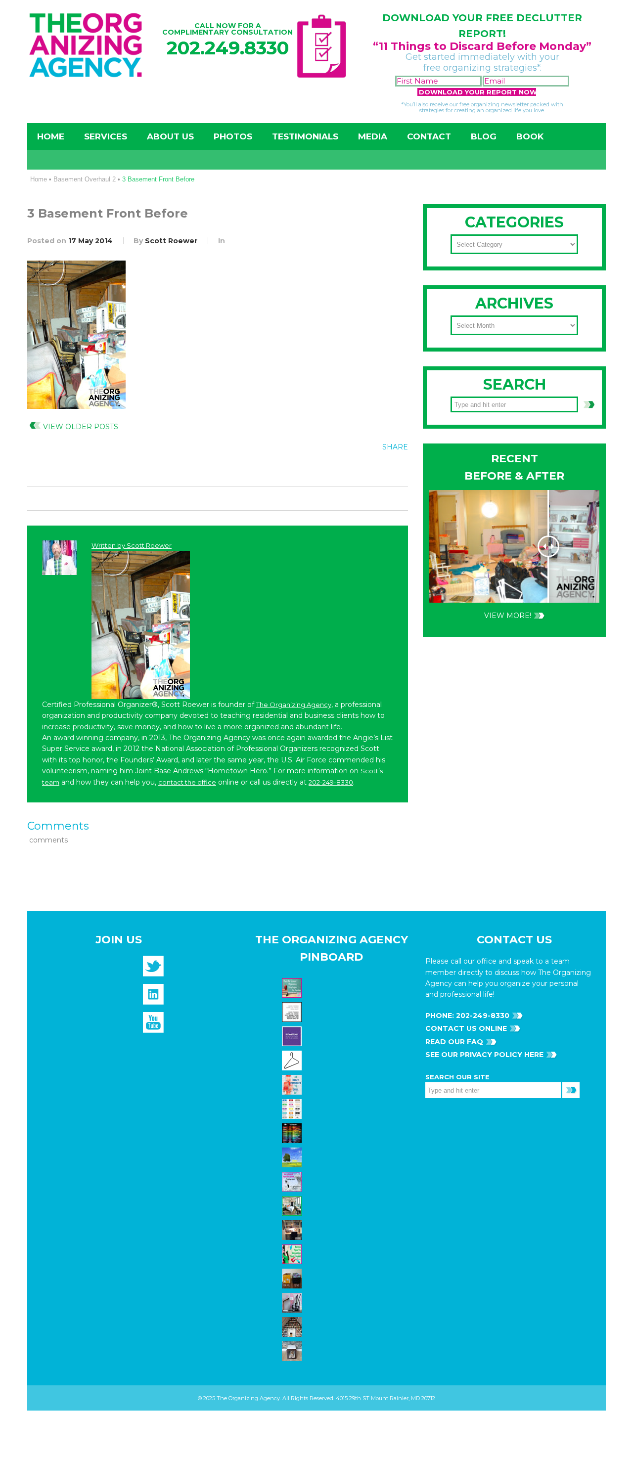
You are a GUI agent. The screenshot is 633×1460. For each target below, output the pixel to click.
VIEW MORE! (507, 615)
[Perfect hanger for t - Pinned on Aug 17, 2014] (293, 1060)
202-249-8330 (331, 782)
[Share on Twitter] (356, 469)
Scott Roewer (171, 240)
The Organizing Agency (293, 704)
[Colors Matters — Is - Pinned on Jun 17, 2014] (293, 1108)
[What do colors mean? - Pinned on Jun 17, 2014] (293, 1132)
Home (50, 136)
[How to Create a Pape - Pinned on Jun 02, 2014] (293, 1181)
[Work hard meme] (293, 1011)
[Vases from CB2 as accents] (293, 1302)
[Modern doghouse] (293, 1350)
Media (372, 136)
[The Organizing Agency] (153, 969)
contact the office (187, 782)
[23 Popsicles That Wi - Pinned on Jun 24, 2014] (293, 1084)
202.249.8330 (228, 48)
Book (529, 136)
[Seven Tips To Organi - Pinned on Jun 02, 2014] (293, 1253)
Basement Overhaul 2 (84, 179)
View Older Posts (80, 426)
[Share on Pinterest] (376, 469)
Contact (429, 136)
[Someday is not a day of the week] (293, 1035)
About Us (170, 136)
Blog (484, 136)
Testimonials (305, 136)
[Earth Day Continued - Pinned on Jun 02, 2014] (293, 1229)
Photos (233, 136)
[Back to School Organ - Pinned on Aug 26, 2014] (293, 987)
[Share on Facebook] (336, 469)
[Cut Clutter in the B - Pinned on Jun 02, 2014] (293, 1205)
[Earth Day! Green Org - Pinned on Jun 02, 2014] (293, 1156)
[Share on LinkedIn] (397, 469)
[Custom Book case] (293, 1326)
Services (105, 136)
